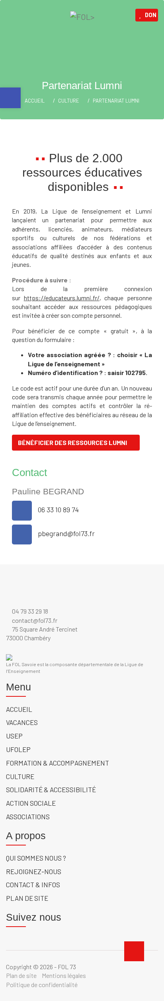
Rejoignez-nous (33, 871)
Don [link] (150, 15)
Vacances (22, 722)
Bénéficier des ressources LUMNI (72, 442)
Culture (68, 100)
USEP (14, 736)
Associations (28, 816)
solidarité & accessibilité (51, 789)
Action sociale (31, 803)
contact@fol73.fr (34, 620)
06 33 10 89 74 (58, 509)
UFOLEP (18, 749)
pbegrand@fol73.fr (66, 533)
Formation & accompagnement (57, 763)
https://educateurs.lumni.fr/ (62, 297)
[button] (10, 97)
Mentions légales (64, 975)
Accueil (19, 709)
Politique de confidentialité (42, 984)
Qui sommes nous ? (36, 858)
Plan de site (27, 898)
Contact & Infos (33, 884)
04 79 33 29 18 (29, 611)
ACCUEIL (35, 100)
